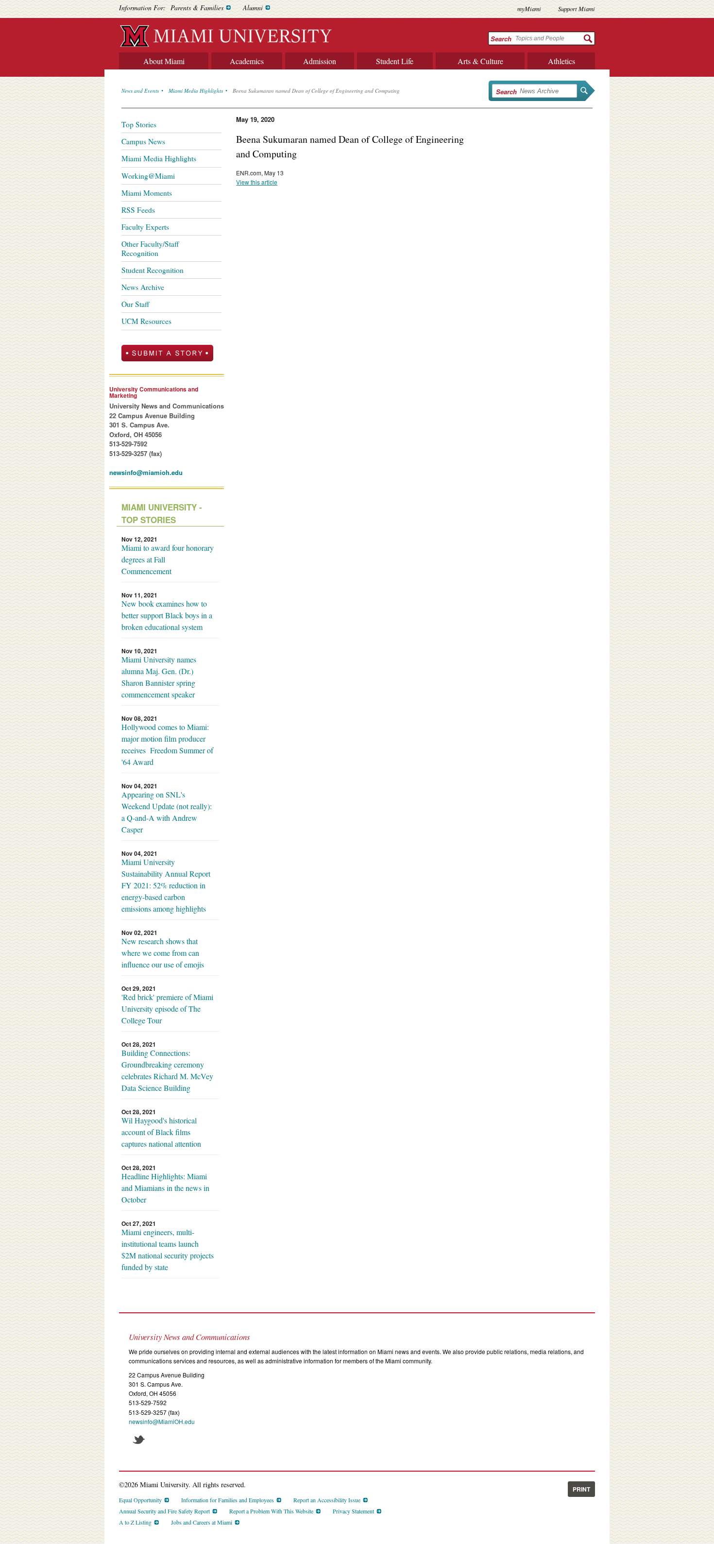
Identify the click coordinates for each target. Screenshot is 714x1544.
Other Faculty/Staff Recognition (150, 248)
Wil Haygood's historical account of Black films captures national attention (161, 1132)
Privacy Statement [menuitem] (353, 1511)
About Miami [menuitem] (164, 61)
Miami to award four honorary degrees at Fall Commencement (167, 559)
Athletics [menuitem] (561, 61)
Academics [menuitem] (247, 61)
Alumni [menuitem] (253, 7)
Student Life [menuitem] (394, 61)
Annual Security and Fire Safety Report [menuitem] (164, 1511)
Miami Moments (146, 193)
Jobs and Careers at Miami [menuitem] (201, 1522)
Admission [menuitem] (319, 61)
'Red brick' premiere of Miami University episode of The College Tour (167, 1008)
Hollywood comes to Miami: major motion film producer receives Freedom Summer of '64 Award (167, 744)
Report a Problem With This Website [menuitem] (271, 1511)
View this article (256, 182)
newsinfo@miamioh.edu (146, 472)
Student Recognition (152, 270)
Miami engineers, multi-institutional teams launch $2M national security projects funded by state (167, 1249)
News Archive (142, 287)
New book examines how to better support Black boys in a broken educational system (166, 615)
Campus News (143, 141)
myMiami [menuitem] (529, 8)
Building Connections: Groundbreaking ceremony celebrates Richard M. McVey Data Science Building (167, 1070)
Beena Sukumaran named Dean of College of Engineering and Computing (316, 90)
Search (501, 38)
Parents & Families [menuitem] (196, 7)
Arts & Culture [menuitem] (480, 61)
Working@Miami (148, 176)
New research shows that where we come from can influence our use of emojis (162, 952)
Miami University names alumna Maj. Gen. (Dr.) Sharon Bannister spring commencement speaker (158, 676)
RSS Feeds (138, 210)
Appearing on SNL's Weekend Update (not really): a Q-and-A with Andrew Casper (166, 811)
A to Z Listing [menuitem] (135, 1522)
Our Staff (135, 304)
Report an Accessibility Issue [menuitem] (326, 1500)
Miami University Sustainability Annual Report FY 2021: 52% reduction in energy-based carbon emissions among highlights (165, 885)
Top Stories (138, 124)
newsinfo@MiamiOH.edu (162, 1421)
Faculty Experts (145, 227)
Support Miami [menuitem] (576, 8)
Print (581, 1489)
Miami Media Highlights (196, 90)
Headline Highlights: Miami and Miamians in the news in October (165, 1188)
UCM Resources (146, 321)
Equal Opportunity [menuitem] (140, 1500)
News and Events (140, 90)
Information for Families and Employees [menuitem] (227, 1500)
